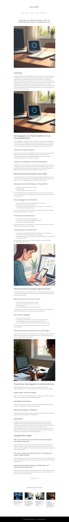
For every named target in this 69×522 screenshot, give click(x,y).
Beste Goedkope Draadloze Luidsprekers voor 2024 (40, 503)
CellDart (34, 7)
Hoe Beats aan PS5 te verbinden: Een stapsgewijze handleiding (29, 503)
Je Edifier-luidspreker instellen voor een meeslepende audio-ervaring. (50, 504)
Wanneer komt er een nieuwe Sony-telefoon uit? (18, 502)
